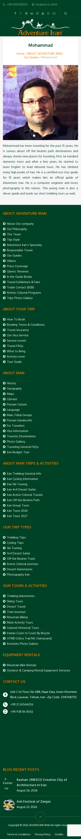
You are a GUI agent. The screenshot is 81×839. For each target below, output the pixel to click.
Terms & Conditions (18, 834)
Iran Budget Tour (18, 452)
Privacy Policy (42, 834)
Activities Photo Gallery (22, 644)
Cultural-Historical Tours (23, 628)
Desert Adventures (19, 569)
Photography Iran (18, 574)
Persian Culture (17, 404)
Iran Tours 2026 (17, 511)
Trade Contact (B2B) (20, 287)
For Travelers (16, 425)
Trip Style (13, 239)
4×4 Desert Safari (18, 553)
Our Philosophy (17, 229)
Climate (12, 399)
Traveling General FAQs (23, 447)
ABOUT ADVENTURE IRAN (44, 53)
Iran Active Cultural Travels (25, 495)
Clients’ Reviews (18, 271)
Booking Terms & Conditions (26, 324)
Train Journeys (16, 612)
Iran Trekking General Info (24, 473)
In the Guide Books (19, 277)
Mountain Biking (17, 617)
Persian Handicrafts (19, 420)
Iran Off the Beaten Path (23, 500)
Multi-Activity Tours (20, 622)
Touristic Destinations (21, 436)
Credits (59, 834)
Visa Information (17, 431)
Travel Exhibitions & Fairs (23, 282)
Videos (11, 261)
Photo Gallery (16, 441)
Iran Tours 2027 (17, 516)
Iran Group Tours (18, 505)
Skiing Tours (15, 601)
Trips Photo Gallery (20, 298)
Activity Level (16, 356)
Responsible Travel (20, 250)
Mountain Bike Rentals (21, 665)
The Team (14, 234)
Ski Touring (14, 548)
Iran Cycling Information (22, 479)
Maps (10, 394)
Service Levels (16, 340)
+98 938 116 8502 (21, 711)
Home (21, 53)
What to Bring (16, 351)
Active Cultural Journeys (22, 564)
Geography (14, 388)
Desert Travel (16, 606)
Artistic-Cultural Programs (24, 292)
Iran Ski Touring (17, 484)
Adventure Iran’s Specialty (24, 245)
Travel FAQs (15, 346)
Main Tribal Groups (19, 415)
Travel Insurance (18, 330)
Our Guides (31, 57)
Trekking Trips (16, 537)
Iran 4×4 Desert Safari (21, 489)
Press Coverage (17, 266)
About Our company (20, 224)
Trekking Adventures (21, 596)
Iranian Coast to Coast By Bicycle (28, 633)
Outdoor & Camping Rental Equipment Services (38, 670)
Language (13, 410)
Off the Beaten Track (21, 558)
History (11, 383)
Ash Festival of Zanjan (34, 801)
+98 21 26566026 (21, 704)
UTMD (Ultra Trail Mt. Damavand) (29, 638)
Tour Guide (14, 362)
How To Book (16, 319)
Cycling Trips (15, 543)
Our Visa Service (18, 335)
